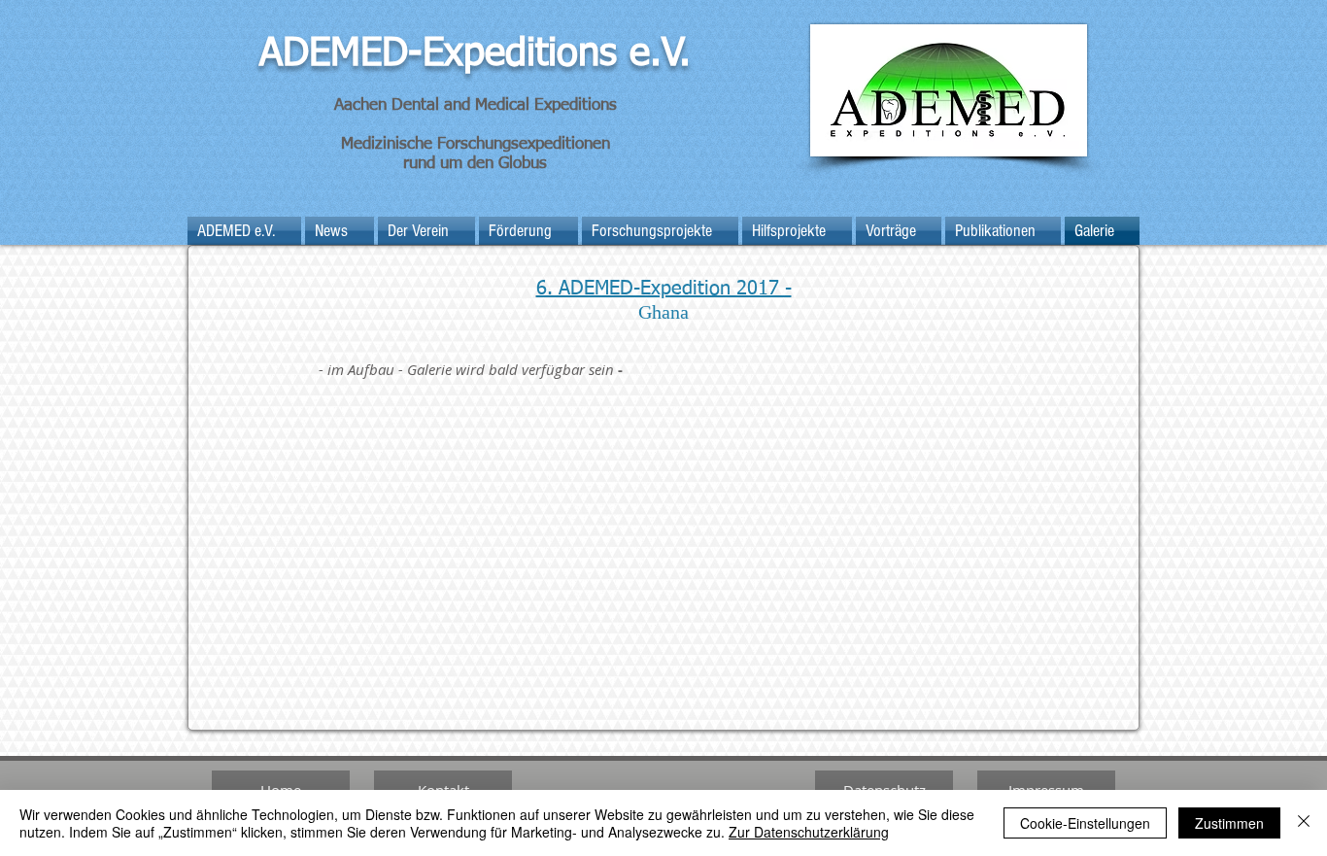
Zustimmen (1229, 823)
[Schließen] (1303, 822)
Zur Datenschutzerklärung (809, 831)
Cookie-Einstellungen (1085, 823)
